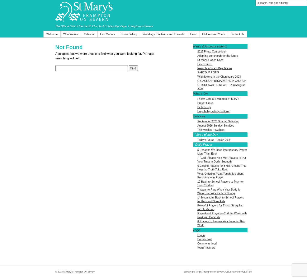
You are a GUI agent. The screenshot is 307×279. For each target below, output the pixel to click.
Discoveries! (204, 64)
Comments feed (207, 243)
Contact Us (237, 34)
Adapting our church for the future (217, 55)
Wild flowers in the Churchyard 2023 (219, 76)
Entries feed (204, 239)
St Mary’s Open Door (210, 59)
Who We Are (70, 34)
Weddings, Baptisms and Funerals (163, 34)
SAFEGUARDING (208, 72)
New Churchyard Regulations (214, 68)
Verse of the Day (206, 134)
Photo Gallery (129, 34)
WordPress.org (206, 247)
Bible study (204, 107)
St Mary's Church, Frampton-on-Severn (153, 12)
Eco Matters (107, 34)
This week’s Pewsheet (211, 129)
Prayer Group (205, 103)
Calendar (89, 34)
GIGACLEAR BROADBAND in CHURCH (221, 80)
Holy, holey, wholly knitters (213, 111)
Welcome (52, 34)
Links (193, 34)
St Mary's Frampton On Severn (79, 271)
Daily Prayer (203, 144)
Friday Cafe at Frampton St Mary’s (218, 98)
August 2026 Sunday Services (215, 125)
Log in (201, 235)
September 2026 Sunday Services (218, 121)
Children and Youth (213, 34)
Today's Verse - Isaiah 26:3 (213, 139)
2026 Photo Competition (211, 51)
